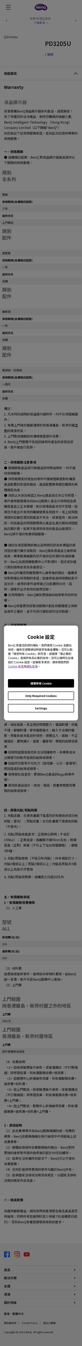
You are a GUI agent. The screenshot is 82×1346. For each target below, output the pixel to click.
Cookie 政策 (16, 666)
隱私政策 (32, 666)
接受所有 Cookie (41, 683)
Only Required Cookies (41, 696)
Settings (41, 708)
